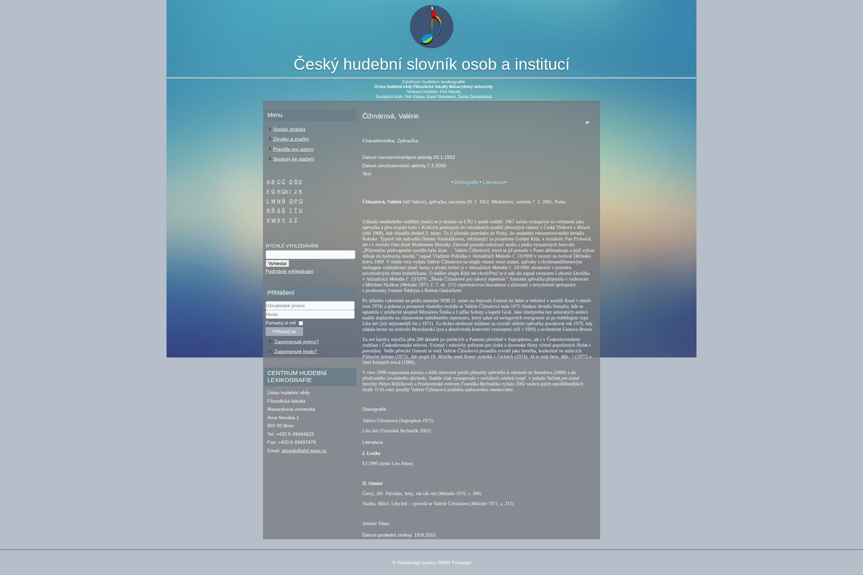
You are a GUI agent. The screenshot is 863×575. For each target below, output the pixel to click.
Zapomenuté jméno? (296, 341)
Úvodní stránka (289, 129)
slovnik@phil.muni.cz (304, 450)
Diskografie (466, 182)
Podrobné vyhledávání (290, 271)
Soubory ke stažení (293, 159)
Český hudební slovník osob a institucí (432, 64)
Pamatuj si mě (281, 322)
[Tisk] (587, 124)
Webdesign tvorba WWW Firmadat (434, 562)
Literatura (493, 182)
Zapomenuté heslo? (295, 351)
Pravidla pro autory (293, 149)
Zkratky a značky (291, 139)
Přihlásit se (284, 331)
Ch (285, 191)
